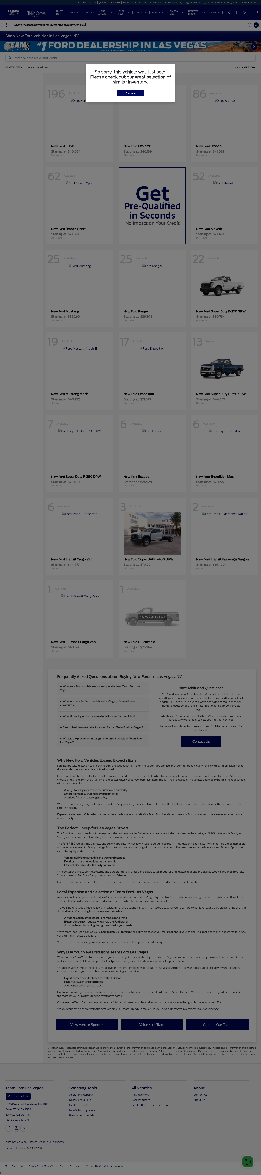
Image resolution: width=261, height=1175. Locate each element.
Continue (131, 93)
